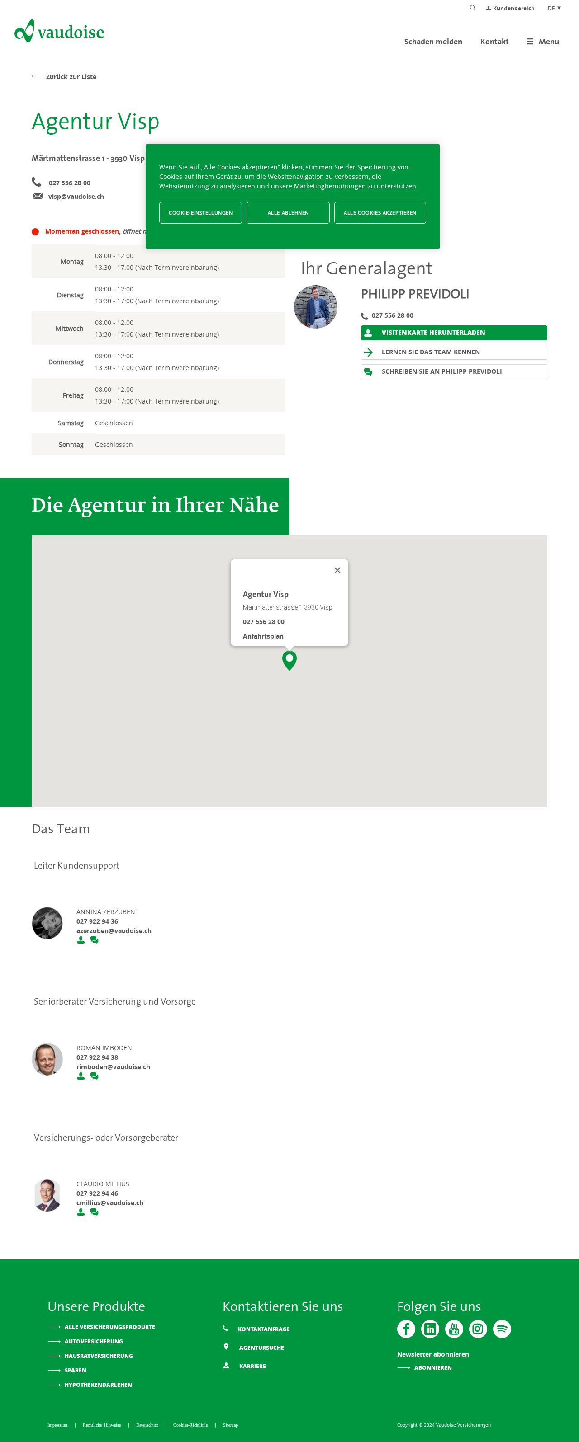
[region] (293, 196)
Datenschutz (148, 1425)
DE (552, 8)
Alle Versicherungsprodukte (110, 1327)
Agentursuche (261, 1348)
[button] (289, 661)
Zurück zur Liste (71, 76)
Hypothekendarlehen (98, 1385)
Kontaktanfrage (263, 1329)
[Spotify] (502, 1329)
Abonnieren (433, 1368)
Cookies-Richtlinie (191, 1425)
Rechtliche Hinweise (103, 1425)
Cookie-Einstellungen (201, 212)
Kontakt (494, 41)
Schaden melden (433, 41)
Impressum (58, 1425)
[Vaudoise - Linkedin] (430, 1329)
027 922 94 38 (97, 1057)
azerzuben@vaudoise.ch (114, 930)
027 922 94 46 (97, 1193)
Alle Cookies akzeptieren (380, 212)
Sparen (75, 1370)
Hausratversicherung (99, 1356)
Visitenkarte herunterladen (432, 332)
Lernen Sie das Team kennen (430, 352)
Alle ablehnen (288, 212)
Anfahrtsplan (263, 636)
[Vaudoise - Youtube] (454, 1329)
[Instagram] (478, 1329)
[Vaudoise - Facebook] (406, 1329)
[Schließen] (337, 570)
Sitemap (230, 1425)
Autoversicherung (94, 1341)
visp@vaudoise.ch (76, 196)
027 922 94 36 (97, 921)
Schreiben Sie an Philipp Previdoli (441, 371)
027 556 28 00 (69, 182)
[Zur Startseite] (58, 32)
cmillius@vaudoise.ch (109, 1202)
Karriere (252, 1366)
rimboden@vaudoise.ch (113, 1066)
